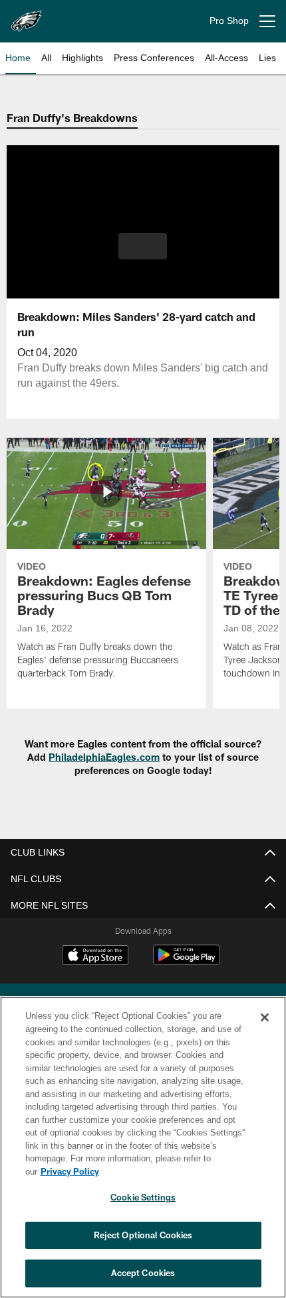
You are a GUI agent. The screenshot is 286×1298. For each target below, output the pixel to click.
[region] (143, 1153)
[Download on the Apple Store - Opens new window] (95, 956)
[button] (142, 246)
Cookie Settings (143, 1197)
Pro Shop (229, 21)
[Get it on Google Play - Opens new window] (186, 961)
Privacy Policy (172, 1171)
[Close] (264, 1030)
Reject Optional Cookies (143, 1235)
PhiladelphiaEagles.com (104, 757)
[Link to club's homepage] (27, 16)
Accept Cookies (143, 1272)
